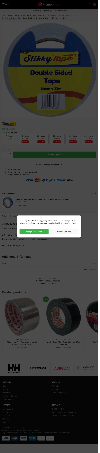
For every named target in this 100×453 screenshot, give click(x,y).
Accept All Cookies (34, 232)
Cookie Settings (64, 232)
